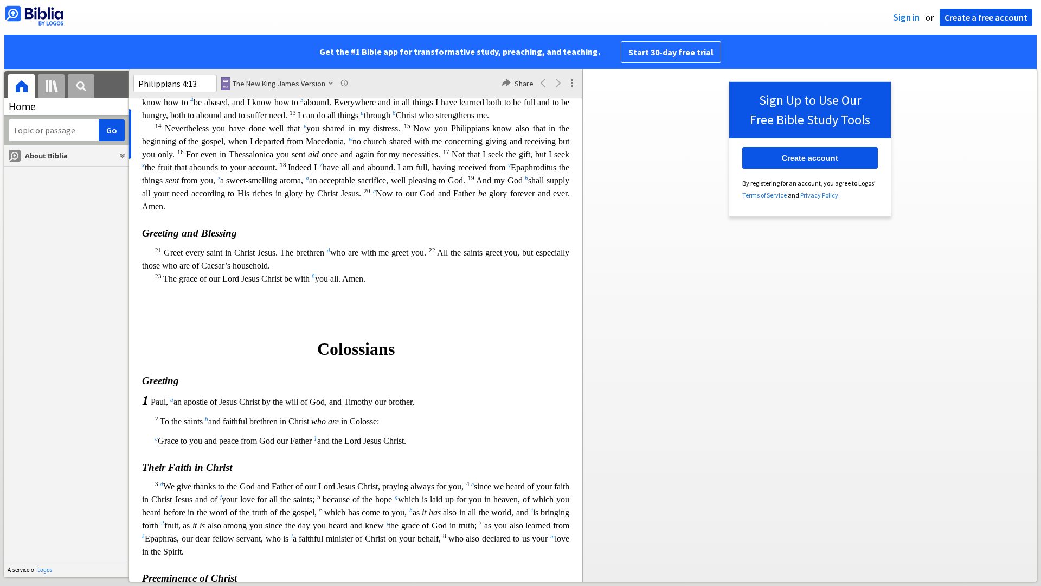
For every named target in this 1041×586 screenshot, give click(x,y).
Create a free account (985, 17)
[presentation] (21, 87)
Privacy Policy (819, 195)
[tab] (21, 87)
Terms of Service (764, 195)
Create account (810, 158)
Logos (45, 570)
